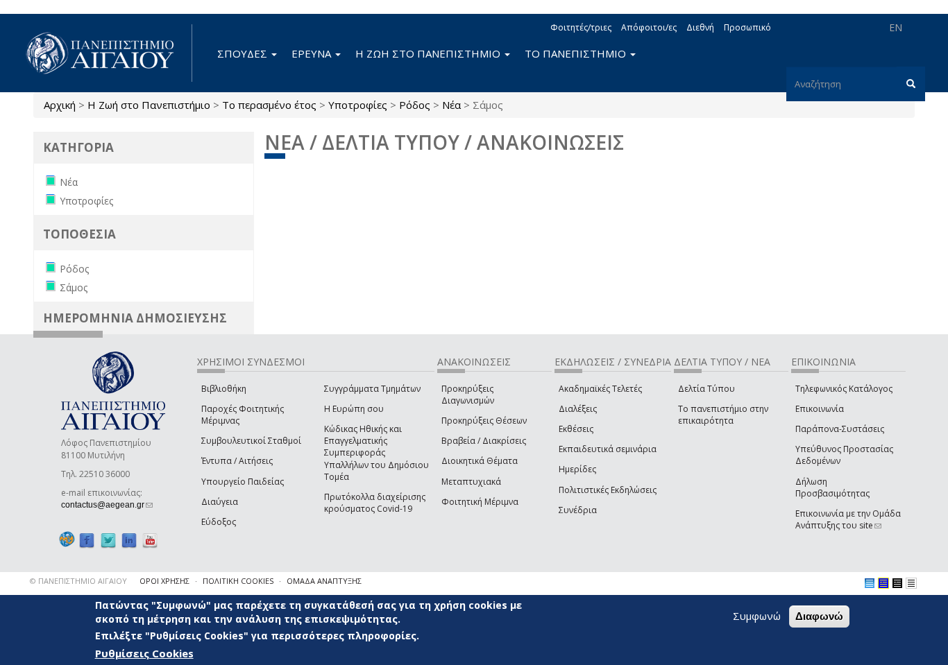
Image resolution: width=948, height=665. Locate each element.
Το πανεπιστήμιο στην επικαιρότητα (723, 414)
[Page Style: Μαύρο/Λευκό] (911, 583)
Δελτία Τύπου (706, 389)
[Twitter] (108, 540)
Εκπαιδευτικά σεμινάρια (608, 449)
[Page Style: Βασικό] (869, 583)
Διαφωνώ (819, 616)
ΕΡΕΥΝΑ (312, 53)
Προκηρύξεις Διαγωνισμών (467, 394)
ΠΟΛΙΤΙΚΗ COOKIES (238, 581)
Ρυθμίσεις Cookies (144, 653)
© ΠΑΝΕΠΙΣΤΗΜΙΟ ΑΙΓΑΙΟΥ (78, 581)
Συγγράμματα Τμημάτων (372, 389)
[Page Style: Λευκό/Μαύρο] (897, 583)
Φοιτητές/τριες (580, 27)
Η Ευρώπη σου (354, 409)
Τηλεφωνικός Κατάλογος (843, 389)
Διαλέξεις (578, 409)
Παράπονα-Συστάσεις (839, 429)
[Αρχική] (107, 53)
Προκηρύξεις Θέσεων (484, 420)
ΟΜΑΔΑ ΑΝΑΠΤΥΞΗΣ (324, 581)
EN (895, 27)
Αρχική (60, 105)
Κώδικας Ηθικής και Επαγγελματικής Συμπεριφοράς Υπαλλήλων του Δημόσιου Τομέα (376, 453)
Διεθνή (700, 27)
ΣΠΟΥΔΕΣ (243, 53)
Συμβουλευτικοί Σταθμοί (251, 441)
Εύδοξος (218, 522)
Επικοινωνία (819, 409)
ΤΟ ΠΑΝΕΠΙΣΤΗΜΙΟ (577, 53)
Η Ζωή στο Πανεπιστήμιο (148, 105)
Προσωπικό (747, 27)
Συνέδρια (578, 510)
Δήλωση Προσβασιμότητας (832, 487)
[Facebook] (86, 540)
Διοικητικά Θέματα (479, 461)
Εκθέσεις (576, 429)
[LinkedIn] (129, 540)
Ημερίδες (577, 469)
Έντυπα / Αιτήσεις (237, 461)
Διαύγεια (219, 502)
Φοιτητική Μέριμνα (479, 502)
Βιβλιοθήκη (223, 389)
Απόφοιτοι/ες (649, 27)
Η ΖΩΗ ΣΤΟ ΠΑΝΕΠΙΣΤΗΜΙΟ (429, 53)
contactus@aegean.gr (107, 505)
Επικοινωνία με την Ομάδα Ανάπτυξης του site (848, 519)
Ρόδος (414, 105)
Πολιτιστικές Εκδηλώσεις (608, 490)
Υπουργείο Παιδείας (242, 481)
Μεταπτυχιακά (471, 481)
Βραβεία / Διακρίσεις (483, 441)
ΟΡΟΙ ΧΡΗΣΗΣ (164, 581)
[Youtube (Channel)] (150, 540)
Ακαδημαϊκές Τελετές (600, 389)
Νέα (451, 105)
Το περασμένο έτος (269, 105)
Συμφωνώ (757, 616)
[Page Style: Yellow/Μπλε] (883, 583)
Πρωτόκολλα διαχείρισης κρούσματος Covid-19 (374, 503)
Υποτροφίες (357, 105)
